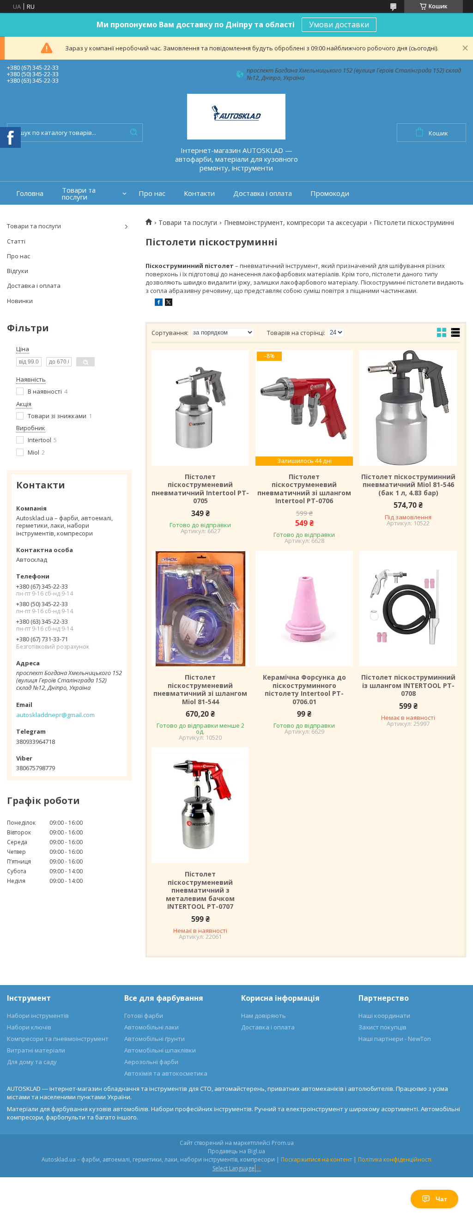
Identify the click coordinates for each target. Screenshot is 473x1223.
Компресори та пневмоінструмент (58, 1038)
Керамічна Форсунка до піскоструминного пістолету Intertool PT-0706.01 (304, 689)
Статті (16, 241)
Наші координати (384, 1015)
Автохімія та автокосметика (165, 1073)
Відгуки (17, 271)
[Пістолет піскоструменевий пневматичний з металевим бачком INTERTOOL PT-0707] (200, 805)
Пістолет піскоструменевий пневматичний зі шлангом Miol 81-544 (200, 689)
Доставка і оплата (262, 193)
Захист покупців (382, 1027)
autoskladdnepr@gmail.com (55, 714)
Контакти (199, 193)
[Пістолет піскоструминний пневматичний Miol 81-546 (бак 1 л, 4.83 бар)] (408, 408)
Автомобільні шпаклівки (160, 1050)
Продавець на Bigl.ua (236, 1151)
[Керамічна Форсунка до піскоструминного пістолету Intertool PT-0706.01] (304, 608)
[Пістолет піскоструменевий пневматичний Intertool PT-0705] (200, 408)
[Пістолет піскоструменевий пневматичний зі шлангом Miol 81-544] (200, 608)
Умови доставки (339, 24)
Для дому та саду (32, 1062)
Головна (29, 193)
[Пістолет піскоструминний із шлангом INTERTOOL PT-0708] (408, 608)
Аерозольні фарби (151, 1062)
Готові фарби (143, 1015)
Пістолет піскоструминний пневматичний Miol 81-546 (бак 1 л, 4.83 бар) (408, 485)
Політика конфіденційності (394, 1159)
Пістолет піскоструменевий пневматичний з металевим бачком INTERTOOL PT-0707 (200, 890)
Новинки (20, 301)
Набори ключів (29, 1027)
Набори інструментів (38, 1015)
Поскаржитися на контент (316, 1159)
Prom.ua (283, 1143)
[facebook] (159, 303)
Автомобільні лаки (151, 1027)
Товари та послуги (79, 194)
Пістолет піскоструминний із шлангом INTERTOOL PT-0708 (408, 685)
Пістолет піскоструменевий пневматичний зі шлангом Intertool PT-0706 (304, 489)
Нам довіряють (263, 1015)
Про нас (152, 193)
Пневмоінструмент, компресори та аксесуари (295, 223)
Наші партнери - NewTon (394, 1038)
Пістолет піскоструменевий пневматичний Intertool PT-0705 (200, 489)
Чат (441, 1199)
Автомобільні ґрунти (154, 1038)
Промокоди (329, 193)
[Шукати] (133, 132)
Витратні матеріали (36, 1050)
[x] (168, 303)
